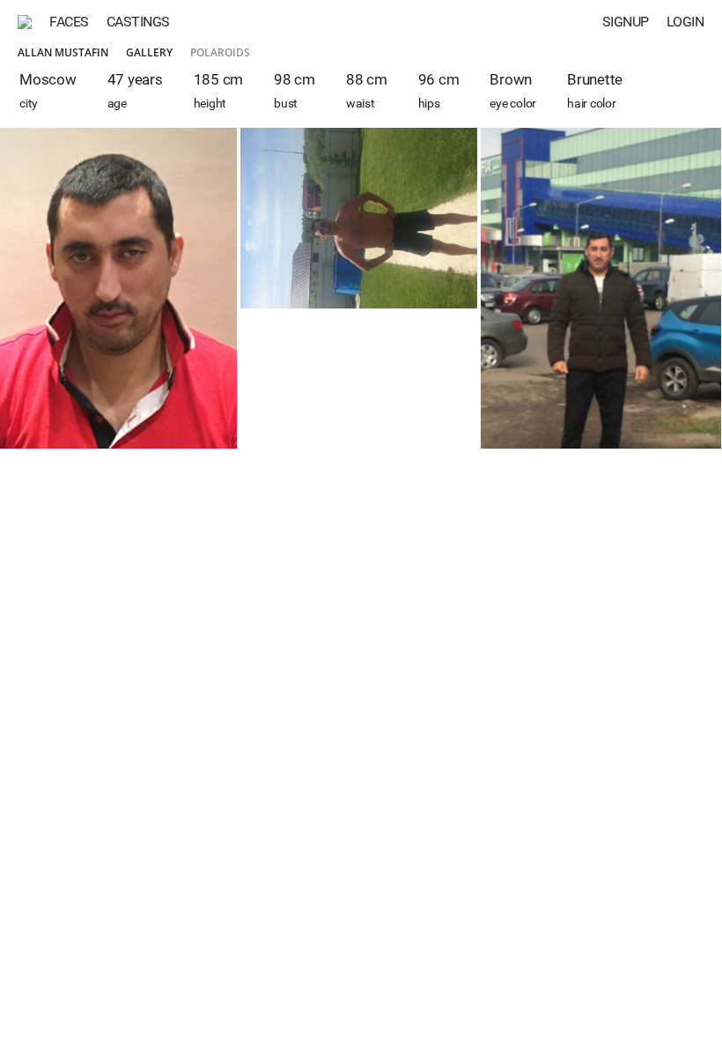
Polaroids (220, 52)
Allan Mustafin (63, 52)
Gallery (149, 52)
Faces (69, 21)
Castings (138, 21)
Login (685, 21)
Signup (625, 21)
